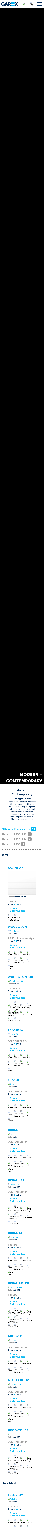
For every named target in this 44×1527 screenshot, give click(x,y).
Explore (13, 908)
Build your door (17, 911)
